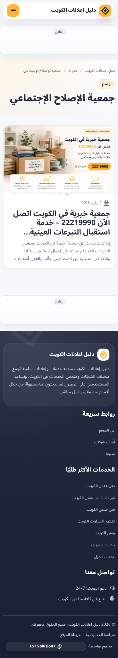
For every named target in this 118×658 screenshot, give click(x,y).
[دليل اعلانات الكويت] (105, 11)
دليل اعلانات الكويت (73, 10)
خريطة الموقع (70, 634)
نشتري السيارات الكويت (96, 521)
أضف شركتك (104, 442)
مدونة (73, 70)
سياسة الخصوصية (100, 634)
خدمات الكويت (103, 545)
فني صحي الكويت (100, 509)
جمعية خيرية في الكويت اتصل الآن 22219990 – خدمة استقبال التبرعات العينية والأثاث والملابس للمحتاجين (61, 223)
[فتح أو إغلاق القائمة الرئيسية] (13, 10)
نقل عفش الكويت (100, 486)
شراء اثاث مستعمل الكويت (93, 498)
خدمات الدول (104, 556)
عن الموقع (107, 430)
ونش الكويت (105, 533)
